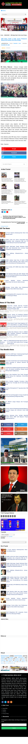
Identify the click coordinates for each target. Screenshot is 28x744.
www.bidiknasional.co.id (17, 733)
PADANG (2, 663)
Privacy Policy (6, 713)
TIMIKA (7, 663)
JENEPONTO (21, 657)
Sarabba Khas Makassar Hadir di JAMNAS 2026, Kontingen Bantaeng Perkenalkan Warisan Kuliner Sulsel (17, 333)
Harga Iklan (5, 708)
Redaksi (4, 710)
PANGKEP (10, 660)
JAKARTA (3, 657)
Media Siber (14, 734)
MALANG (17, 660)
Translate (10, 536)
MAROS (23, 660)
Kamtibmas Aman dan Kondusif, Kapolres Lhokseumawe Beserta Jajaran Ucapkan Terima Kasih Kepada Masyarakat (14, 217)
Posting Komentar (4, 226)
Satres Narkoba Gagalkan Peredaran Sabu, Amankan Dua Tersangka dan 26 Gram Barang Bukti (17, 383)
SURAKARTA (12, 663)
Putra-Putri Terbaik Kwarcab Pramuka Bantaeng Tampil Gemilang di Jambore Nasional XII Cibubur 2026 (17, 307)
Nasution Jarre (6, 210)
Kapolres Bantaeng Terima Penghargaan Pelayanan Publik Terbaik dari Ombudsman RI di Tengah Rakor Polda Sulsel (20, 191)
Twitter (14, 157)
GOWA (2, 659)
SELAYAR (20, 661)
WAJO (2, 661)
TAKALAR (9, 659)
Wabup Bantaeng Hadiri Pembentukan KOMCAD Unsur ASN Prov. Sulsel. (7, 202)
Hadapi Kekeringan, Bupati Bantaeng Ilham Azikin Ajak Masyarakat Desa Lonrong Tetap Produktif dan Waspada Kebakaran (17, 248)
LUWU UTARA (13, 661)
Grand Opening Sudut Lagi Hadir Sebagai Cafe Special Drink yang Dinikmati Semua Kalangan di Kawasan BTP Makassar (17, 275)
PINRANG (7, 661)
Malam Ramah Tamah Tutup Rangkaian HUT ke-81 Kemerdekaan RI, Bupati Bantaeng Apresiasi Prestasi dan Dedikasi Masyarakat (17, 325)
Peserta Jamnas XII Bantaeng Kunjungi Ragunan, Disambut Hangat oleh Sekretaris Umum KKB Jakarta (17, 316)
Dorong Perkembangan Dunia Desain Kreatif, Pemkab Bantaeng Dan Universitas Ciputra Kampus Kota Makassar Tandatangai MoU (7, 191)
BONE (23, 658)
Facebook (14, 153)
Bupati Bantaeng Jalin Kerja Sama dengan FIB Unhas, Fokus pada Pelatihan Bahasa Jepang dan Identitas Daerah (7, 180)
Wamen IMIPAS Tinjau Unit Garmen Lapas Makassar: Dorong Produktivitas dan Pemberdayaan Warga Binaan (20, 180)
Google (14, 149)
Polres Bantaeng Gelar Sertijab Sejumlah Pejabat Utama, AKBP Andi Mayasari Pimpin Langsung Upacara (17, 417)
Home (2, 35)
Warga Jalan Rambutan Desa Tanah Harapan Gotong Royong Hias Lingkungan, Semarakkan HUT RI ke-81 (17, 376)
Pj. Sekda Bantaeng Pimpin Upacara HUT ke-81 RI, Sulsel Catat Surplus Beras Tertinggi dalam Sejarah (17, 342)
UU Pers (4, 711)
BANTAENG (18, 656)
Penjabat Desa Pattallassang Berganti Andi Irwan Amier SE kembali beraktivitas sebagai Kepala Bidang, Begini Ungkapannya (17, 369)
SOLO (25, 661)
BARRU (12, 657)
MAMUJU (18, 658)
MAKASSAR (6, 35)
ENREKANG (3, 660)
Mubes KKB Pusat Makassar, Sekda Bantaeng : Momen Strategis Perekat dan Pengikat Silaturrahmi (20, 203)
